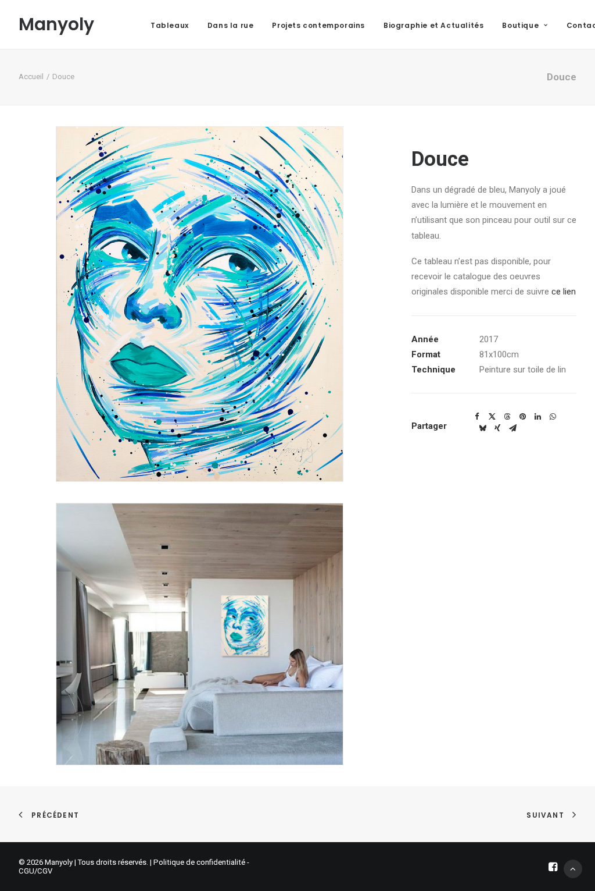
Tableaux (169, 25)
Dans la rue (230, 25)
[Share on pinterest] (522, 417)
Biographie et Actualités (433, 25)
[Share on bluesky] (482, 428)
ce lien (563, 291)
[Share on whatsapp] (553, 417)
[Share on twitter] (492, 417)
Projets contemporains (318, 25)
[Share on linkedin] (537, 417)
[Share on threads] (507, 417)
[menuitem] (169, 25)
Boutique (520, 25)
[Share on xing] (497, 428)
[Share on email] (512, 428)
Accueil (31, 76)
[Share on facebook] (477, 417)
